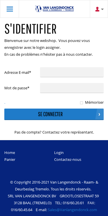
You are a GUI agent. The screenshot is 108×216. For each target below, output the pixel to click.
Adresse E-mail (17, 72)
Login (59, 152)
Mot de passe (16, 87)
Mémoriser (94, 102)
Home (9, 152)
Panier (9, 159)
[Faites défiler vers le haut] (95, 209)
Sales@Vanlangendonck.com (72, 209)
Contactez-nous (67, 159)
